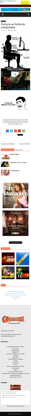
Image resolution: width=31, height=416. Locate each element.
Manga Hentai (15, 350)
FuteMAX (15, 355)
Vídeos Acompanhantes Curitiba (15, 366)
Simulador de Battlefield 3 (8, 144)
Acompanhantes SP (15, 375)
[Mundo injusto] (5, 156)
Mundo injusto (15, 154)
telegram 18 (15, 352)
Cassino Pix (15, 363)
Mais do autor (19, 150)
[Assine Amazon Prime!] (15, 9)
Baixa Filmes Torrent (15, 377)
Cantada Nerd (14, 170)
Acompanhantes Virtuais (15, 371)
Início (2, 18)
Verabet (15, 361)
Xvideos (15, 370)
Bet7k (15, 364)
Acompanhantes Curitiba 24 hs (15, 291)
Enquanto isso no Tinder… (18, 162)
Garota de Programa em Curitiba (15, 354)
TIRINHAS (7, 18)
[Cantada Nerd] (5, 173)
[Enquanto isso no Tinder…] (5, 164)
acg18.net (15, 298)
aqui (21, 124)
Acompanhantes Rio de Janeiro (15, 346)
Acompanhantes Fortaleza (15, 359)
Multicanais (15, 357)
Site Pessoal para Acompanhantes (15, 293)
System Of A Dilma (24, 144)
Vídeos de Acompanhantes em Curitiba (15, 295)
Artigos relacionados (7, 150)
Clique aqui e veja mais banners (15, 406)
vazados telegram (15, 297)
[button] (28, 14)
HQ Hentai (15, 348)
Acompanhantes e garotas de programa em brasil (15, 373)
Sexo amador (15, 368)
